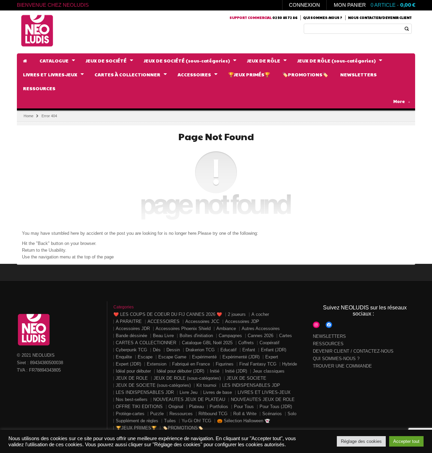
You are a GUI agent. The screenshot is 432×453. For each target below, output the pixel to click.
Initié (214, 371)
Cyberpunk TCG (131, 350)
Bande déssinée (131, 335)
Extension (156, 364)
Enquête (124, 357)
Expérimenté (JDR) (241, 357)
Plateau (196, 406)
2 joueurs (237, 314)
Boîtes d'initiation (196, 335)
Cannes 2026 (260, 335)
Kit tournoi (206, 385)
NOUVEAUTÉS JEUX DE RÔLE (263, 399)
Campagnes (230, 335)
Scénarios (272, 414)
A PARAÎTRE (129, 321)
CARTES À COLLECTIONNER (146, 343)
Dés (157, 350)
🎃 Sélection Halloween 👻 (243, 421)
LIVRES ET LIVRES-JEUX (264, 392)
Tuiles (170, 421)
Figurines (225, 364)
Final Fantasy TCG (257, 364)
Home (28, 116)
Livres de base (217, 392)
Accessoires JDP (242, 321)
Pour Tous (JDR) (276, 406)
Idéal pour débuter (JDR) (180, 371)
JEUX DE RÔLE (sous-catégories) (187, 378)
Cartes (285, 335)
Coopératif (269, 343)
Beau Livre (163, 335)
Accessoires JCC (202, 321)
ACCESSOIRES (163, 321)
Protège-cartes (130, 414)
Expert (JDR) (128, 364)
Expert (271, 357)
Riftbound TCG (212, 414)
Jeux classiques (269, 371)
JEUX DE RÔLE (132, 378)
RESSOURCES (328, 343)
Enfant (248, 350)
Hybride (289, 364)
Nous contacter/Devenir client (380, 17)
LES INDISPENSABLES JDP (251, 385)
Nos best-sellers (131, 399)
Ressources (181, 414)
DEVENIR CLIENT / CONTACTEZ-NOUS (353, 351)
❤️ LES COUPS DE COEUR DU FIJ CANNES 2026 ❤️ (167, 314)
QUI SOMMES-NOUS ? (336, 358)
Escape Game (172, 357)
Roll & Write (244, 414)
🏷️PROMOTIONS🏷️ (182, 428)
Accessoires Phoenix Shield (183, 328)
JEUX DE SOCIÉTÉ (246, 378)
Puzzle (157, 414)
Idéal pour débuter (133, 371)
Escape (145, 357)
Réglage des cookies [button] (361, 441)
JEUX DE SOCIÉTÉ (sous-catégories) (153, 385)
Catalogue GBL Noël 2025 (207, 343)
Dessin (173, 350)
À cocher (260, 314)
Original (175, 406)
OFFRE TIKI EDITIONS (139, 406)
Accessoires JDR (133, 328)
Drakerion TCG (200, 350)
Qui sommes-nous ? (322, 17)
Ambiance (226, 328)
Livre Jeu (188, 392)
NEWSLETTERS (329, 336)
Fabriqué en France (191, 364)
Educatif (228, 350)
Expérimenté (204, 357)
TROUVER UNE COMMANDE (342, 366)
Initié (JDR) (236, 371)
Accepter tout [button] (406, 441)
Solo (292, 414)
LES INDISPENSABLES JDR (145, 392)
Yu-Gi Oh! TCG (196, 421)
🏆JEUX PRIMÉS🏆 (136, 428)
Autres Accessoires (261, 328)
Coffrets (246, 343)
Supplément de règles (137, 421)
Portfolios (219, 406)
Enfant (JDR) (273, 350)
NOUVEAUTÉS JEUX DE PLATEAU (189, 399)
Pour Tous (244, 406)
